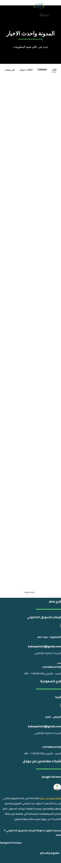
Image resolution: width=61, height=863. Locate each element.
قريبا (58, 697)
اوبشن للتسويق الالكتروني (44, 617)
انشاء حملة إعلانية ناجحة (29, 563)
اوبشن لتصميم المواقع (28, 185)
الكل (54, 69)
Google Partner (51, 776)
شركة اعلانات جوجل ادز (29, 309)
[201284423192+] (59, 661)
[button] (46, 15)
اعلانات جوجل (26, 69)
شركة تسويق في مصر (50, 798)
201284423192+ (51, 667)
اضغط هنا (19, 136)
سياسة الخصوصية (11, 842)
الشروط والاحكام (49, 852)
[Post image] (30, 97)
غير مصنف (10, 69)
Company (42, 69)
